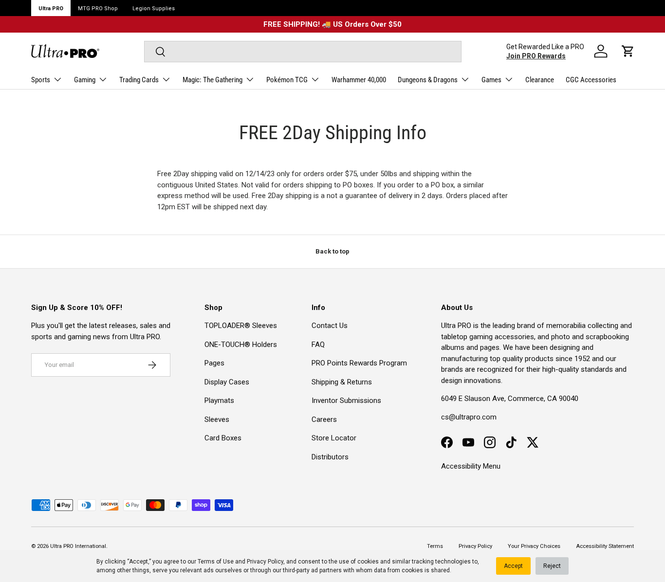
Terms (435, 546)
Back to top (332, 251)
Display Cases (226, 382)
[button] (628, 51)
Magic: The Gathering (212, 79)
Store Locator (334, 438)
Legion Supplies (153, 8)
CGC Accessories (591, 79)
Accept (513, 566)
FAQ (318, 344)
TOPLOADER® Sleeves (240, 325)
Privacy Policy (265, 561)
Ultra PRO (50, 8)
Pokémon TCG (287, 79)
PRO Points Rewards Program (359, 363)
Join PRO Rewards (536, 56)
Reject (552, 566)
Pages (214, 363)
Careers (324, 419)
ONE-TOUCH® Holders (240, 344)
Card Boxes (222, 438)
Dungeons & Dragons (428, 79)
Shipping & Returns (342, 382)
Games (491, 79)
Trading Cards (139, 79)
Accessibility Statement (605, 546)
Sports (40, 79)
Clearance (539, 79)
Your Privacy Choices (534, 546)
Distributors (330, 457)
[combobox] (303, 51)
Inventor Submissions (346, 400)
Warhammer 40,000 (359, 79)
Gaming (84, 79)
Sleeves (216, 419)
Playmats (219, 400)
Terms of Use (216, 561)
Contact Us (330, 325)
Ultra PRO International (78, 546)
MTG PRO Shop (98, 8)
